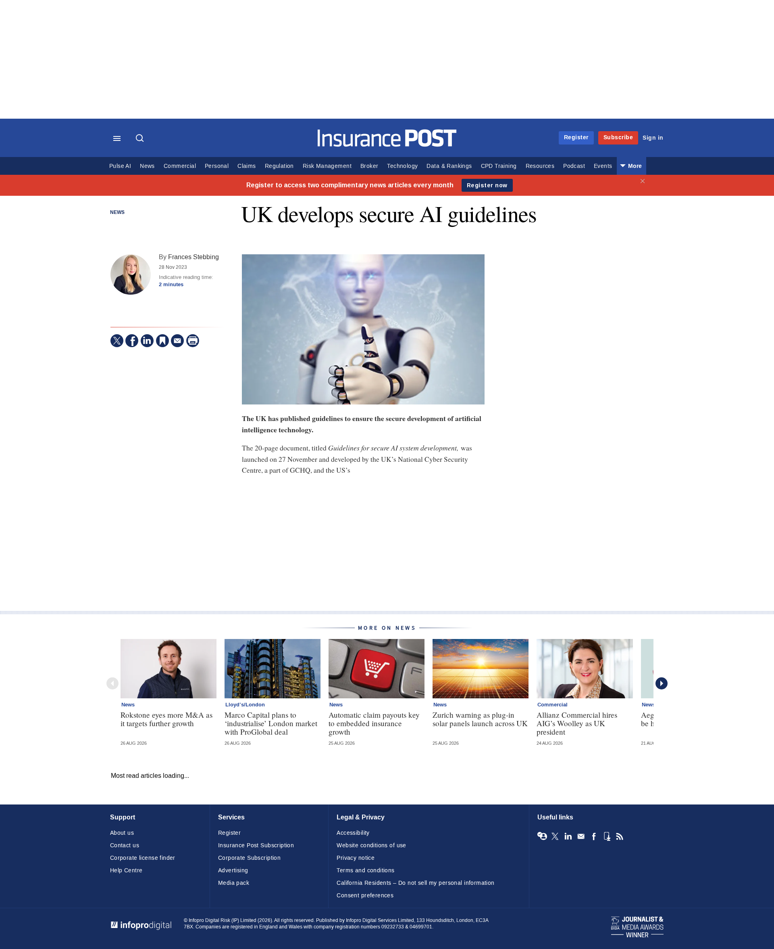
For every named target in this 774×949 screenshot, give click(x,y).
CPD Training (499, 166)
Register (576, 137)
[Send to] (177, 340)
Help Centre (126, 870)
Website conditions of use (371, 845)
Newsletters (581, 836)
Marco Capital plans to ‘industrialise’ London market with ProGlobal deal (271, 723)
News (147, 166)
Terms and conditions (365, 870)
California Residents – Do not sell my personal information (415, 883)
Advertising (233, 870)
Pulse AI (120, 166)
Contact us (124, 845)
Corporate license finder (142, 858)
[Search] (140, 138)
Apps (607, 836)
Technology (402, 166)
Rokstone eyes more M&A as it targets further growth (166, 718)
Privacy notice (356, 858)
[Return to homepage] (387, 144)
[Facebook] (131, 340)
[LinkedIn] (147, 340)
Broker (369, 166)
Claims (246, 166)
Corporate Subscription (249, 858)
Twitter (555, 836)
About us (122, 833)
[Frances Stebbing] (130, 274)
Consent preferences (365, 895)
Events (603, 166)
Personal (217, 166)
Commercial (180, 166)
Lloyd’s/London (245, 704)
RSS (619, 836)
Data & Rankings (449, 166)
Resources (540, 166)
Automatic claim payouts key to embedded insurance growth (374, 723)
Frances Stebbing (193, 257)
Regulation (279, 166)
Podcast (574, 166)
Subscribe (618, 137)
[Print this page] (192, 340)
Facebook (594, 836)
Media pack (233, 883)
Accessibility (353, 833)
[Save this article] (162, 340)
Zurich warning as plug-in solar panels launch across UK (480, 718)
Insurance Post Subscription (256, 845)
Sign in (653, 138)
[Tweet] (116, 340)
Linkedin (568, 836)
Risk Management (327, 166)
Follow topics (542, 836)
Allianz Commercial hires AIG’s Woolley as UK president (577, 723)
